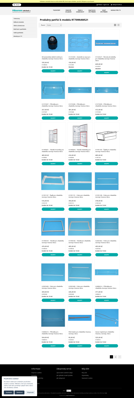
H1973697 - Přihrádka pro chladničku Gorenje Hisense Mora (52, 105)
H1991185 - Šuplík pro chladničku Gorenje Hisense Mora (105, 150)
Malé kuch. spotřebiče (92, 11)
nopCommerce (70, 395)
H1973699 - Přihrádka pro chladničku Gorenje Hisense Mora (105, 105)
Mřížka (115, 25)
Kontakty (34, 375)
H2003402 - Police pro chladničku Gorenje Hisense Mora (105, 241)
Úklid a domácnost (80, 11)
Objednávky (85, 375)
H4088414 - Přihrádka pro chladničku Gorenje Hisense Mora (105, 287)
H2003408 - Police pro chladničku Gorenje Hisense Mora (79, 287)
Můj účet (84, 372)
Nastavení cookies (87, 378)
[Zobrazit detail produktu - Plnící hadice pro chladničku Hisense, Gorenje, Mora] (80, 318)
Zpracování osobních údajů (65, 372)
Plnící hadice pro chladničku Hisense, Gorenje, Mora (80, 333)
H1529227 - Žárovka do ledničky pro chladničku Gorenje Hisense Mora (105, 58)
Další (119, 356)
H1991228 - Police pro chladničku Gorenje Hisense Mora (105, 196)
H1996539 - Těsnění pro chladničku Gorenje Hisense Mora (53, 241)
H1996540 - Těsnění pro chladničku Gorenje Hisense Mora (80, 241)
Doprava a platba (36, 372)
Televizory (56, 10)
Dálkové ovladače (68, 11)
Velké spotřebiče (104, 11)
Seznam (118, 25)
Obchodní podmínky (37, 378)
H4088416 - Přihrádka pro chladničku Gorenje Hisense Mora (52, 333)
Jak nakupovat (61, 378)
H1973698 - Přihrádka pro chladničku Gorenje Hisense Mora (79, 105)
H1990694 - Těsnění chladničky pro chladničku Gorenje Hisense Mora (80, 150)
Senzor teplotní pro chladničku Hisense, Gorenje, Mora (104, 333)
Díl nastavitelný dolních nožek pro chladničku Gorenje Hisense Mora (52, 58)
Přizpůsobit (30, 392)
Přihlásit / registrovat (103, 4)
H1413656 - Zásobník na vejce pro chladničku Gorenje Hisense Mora (79, 58)
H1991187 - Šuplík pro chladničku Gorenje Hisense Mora (52, 196)
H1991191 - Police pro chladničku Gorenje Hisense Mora (79, 196)
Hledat (17, 5)
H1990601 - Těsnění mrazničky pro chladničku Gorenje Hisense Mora (53, 150)
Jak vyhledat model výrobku (65, 375)
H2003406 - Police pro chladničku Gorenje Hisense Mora (52, 287)
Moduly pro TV (116, 10)
